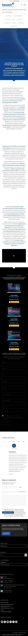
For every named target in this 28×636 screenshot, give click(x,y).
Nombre (4, 362)
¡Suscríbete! (6, 533)
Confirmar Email (6, 400)
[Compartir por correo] (23, 442)
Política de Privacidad (16, 417)
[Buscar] (21, 5)
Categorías (3, 562)
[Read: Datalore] (2, 577)
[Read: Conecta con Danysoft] (2, 581)
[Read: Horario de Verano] (2, 591)
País (3, 375)
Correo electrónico (22, 492)
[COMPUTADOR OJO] (14, 137)
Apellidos (4, 368)
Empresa (4, 387)
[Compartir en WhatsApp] (14, 442)
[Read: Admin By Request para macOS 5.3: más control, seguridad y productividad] (2, 585)
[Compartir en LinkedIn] (18, 442)
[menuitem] (21, 5)
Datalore (6, 576)
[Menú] (24, 5)
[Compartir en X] (9, 442)
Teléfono (4, 381)
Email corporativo (6, 394)
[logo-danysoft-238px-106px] (11, 5)
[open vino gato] (14, 197)
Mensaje (4, 406)
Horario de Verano (8, 590)
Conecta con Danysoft (9, 580)
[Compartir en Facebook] (4, 442)
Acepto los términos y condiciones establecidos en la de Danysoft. (12, 417)
